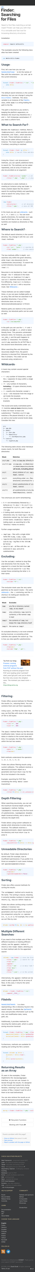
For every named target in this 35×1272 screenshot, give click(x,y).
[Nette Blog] (3, 1251)
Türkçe (3, 1237)
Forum (3, 1195)
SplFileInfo (27, 1009)
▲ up (32, 1268)
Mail (7, 1177)
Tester (12, 1164)
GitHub (21, 1197)
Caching (4, 1171)
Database (9, 1173)
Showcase (22, 1203)
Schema (10, 1183)
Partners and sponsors (26, 1195)
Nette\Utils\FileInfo (8, 1004)
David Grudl (14, 1266)
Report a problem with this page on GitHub (17, 1142)
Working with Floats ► (17, 1125)
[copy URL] (10, 64)
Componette (23, 1199)
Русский (4, 1239)
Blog (2, 1211)
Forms (12, 1175)
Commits (4, 1201)
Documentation (6, 1209)
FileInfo (26, 100)
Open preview (8, 1140)
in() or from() (6, 98)
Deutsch (4, 1227)
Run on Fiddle (32, 58)
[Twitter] (8, 1251)
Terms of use (5, 1268)
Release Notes (5, 1199)
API (2, 1213)
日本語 (3, 1242)
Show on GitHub (9, 1138)
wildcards (23, 212)
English (3, 1223)
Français (4, 1231)
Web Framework (14, 1160)
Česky (3, 1225)
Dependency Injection (15, 1168)
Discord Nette (5, 1197)
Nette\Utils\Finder (8, 72)
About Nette (5, 1216)
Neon (9, 1179)
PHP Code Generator (8, 1181)
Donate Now (23, 1207)
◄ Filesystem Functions (17, 1120)
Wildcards (13, 287)
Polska (3, 1235)
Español (3, 1229)
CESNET (21, 1260)
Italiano (3, 1233)
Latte (13, 1162)
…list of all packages (7, 1187)
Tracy (13, 1166)
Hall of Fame (23, 1201)
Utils (11, 1185)
